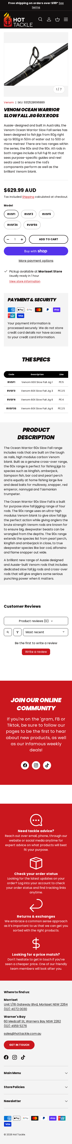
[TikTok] (47, 765)
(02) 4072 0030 (15, 1009)
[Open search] (8, 632)
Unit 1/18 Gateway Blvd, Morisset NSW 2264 (36, 1004)
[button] (57, 19)
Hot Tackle (19, 1134)
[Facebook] (25, 765)
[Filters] (17, 632)
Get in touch (19, 1045)
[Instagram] (36, 765)
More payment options (36, 260)
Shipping (28, 197)
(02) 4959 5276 (15, 1026)
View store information (24, 281)
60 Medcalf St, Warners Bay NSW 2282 (32, 1021)
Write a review (36, 652)
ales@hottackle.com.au (23, 1033)
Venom (9, 102)
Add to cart (48, 239)
